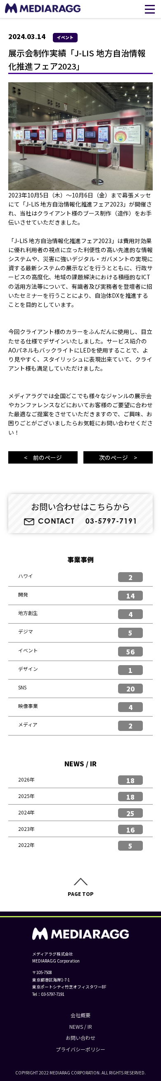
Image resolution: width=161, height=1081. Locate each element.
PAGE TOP (81, 893)
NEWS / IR (80, 1026)
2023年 (26, 828)
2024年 (26, 812)
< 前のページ (43, 457)
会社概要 (80, 1014)
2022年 (26, 844)
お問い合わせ (80, 1037)
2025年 (26, 795)
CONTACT (56, 521)
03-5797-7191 (111, 521)
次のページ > (118, 457)
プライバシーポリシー (80, 1049)
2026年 (26, 779)
